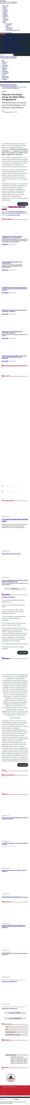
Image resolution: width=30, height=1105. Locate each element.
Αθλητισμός (6, 19)
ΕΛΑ (7, 1029)
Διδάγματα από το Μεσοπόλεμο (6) (14, 1007)
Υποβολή (16, 1099)
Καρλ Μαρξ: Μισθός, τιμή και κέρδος (11, 553)
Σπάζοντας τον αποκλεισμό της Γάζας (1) (19, 1063)
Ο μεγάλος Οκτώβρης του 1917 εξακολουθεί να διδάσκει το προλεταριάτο (15, 953)
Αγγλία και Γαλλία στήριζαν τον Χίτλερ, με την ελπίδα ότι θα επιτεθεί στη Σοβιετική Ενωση (13, 42)
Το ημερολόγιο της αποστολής (17, 1057)
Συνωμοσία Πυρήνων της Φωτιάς (13, 1034)
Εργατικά (5, 10)
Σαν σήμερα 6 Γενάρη (14, 215)
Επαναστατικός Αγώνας (11, 1031)
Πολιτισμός (5, 18)
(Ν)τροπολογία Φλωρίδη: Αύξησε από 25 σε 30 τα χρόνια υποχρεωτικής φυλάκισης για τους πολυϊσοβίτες (14, 357)
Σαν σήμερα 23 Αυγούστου (8, 45)
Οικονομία (5, 9)
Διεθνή (4, 8)
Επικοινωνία (11, 1097)
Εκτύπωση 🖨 (22, 204)
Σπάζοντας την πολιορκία (11, 1054)
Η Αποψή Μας (9, 23)
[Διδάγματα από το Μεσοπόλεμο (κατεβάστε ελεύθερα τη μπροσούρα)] (15, 867)
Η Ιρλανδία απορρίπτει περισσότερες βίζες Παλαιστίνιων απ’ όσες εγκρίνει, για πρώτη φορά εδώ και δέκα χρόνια (14, 51)
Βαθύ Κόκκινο (9, 27)
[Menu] (0, 83)
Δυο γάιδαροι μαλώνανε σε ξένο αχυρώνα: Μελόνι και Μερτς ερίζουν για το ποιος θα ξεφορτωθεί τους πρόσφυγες (14, 289)
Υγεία (4, 17)
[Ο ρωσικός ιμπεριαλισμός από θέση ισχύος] (15, 521)
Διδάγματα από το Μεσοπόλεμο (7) (14, 980)
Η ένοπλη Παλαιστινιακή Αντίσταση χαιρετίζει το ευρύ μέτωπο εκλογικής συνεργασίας (13, 47)
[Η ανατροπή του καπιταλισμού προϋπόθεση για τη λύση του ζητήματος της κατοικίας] (15, 814)
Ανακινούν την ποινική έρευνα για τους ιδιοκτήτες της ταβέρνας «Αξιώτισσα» (14, 310)
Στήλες (4, 22)
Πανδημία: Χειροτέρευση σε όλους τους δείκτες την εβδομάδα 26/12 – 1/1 (15, 212)
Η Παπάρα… (6, 658)
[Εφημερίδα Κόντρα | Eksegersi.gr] (8, 57)
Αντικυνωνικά (9, 28)
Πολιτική (5, 7)
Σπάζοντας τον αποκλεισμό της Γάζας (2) (19, 1061)
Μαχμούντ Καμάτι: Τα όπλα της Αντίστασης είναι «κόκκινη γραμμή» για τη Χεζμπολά (13, 37)
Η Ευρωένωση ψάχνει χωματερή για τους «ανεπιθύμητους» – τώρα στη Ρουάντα (15, 239)
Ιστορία (4, 21)
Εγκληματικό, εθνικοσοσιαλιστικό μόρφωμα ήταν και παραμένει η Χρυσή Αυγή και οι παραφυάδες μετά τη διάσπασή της (13, 926)
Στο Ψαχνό (8, 25)
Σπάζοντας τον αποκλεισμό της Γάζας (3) (19, 1060)
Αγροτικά (5, 12)
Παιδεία (5, 13)
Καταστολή (5, 14)
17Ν (7, 1026)
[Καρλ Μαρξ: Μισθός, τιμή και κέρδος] (14, 552)
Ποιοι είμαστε (6, 1097)
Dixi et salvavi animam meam (12, 30)
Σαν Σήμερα (6, 594)
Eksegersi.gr (7, 112)
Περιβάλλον (6, 16)
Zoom (7, 26)
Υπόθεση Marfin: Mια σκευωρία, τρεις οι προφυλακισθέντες (12, 264)
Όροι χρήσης (15, 1097)
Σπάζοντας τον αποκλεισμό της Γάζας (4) (19, 1058)
